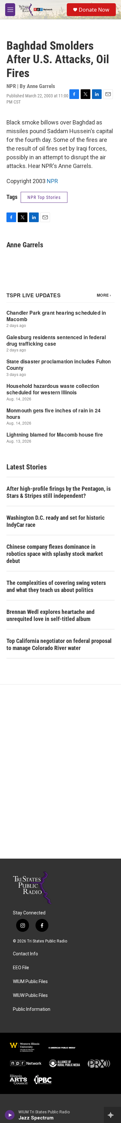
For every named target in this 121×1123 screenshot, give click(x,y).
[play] (10, 1115)
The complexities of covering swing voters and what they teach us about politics (56, 586)
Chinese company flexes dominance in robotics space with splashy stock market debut (54, 553)
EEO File (21, 967)
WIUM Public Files (30, 981)
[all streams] (112, 1115)
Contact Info (25, 953)
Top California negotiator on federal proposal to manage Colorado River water (59, 644)
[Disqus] (60, 771)
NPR (52, 181)
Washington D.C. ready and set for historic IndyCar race (55, 521)
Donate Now (94, 10)
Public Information (31, 1009)
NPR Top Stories (44, 197)
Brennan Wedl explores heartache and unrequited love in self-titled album (50, 615)
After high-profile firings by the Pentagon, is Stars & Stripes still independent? (58, 492)
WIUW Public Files (30, 995)
